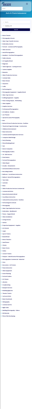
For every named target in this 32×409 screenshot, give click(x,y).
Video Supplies (6, 103)
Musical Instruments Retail (9, 194)
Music (4, 185)
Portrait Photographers (9, 160)
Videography (5, 302)
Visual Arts (5, 83)
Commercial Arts (7, 305)
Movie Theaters (6, 239)
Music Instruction (7, 132)
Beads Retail (5, 236)
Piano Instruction (7, 268)
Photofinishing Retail (8, 143)
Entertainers (5, 157)
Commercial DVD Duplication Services (12, 134)
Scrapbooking (6, 285)
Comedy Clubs (6, 78)
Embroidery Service (7, 44)
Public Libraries (6, 58)
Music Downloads (7, 299)
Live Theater (5, 115)
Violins (4, 251)
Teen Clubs (5, 180)
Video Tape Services (8, 95)
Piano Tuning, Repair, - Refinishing (12, 100)
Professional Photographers (10, 109)
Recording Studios (7, 171)
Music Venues (6, 81)
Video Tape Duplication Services (11, 208)
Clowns (4, 245)
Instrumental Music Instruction (10, 168)
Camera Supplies (7, 69)
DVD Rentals (5, 313)
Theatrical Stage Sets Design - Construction (14, 126)
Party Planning (6, 140)
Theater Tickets (6, 293)
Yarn (3, 146)
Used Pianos (5, 242)
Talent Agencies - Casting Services (11, 66)
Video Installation (7, 217)
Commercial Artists (7, 191)
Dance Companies (7, 149)
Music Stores (5, 248)
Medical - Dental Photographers (11, 177)
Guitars (4, 222)
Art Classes (5, 279)
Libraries (4, 282)
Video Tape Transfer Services (10, 41)
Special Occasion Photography (11, 117)
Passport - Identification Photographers (13, 256)
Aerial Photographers (8, 52)
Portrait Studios (6, 276)
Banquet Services (7, 287)
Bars (3, 120)
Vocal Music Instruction (8, 197)
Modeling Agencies (7, 290)
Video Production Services (9, 75)
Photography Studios (8, 151)
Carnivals (5, 183)
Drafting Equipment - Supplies (10, 98)
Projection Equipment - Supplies (11, 225)
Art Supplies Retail (7, 61)
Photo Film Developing (8, 316)
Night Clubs (5, 307)
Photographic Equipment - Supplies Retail (14, 92)
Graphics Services (7, 106)
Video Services (6, 49)
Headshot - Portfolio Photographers (12, 55)
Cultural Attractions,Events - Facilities (13, 200)
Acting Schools (6, 219)
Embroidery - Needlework (9, 211)
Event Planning (6, 273)
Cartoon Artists (6, 296)
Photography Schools (8, 38)
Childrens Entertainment (9, 129)
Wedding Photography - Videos (11, 310)
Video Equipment (7, 270)
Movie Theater (6, 35)
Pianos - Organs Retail (8, 214)
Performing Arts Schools (9, 202)
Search (16, 29)
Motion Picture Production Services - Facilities (15, 123)
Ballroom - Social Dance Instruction (12, 174)
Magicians (5, 64)
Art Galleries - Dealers (8, 112)
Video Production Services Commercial (13, 188)
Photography (6, 205)
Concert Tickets (6, 253)
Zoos (3, 262)
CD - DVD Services (7, 154)
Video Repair (5, 163)
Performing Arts (6, 89)
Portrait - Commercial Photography (12, 47)
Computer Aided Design (8, 137)
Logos (4, 231)
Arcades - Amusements (8, 166)
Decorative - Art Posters (9, 265)
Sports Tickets (6, 234)
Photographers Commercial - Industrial (13, 259)
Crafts (4, 86)
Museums (5, 72)
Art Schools (5, 228)
